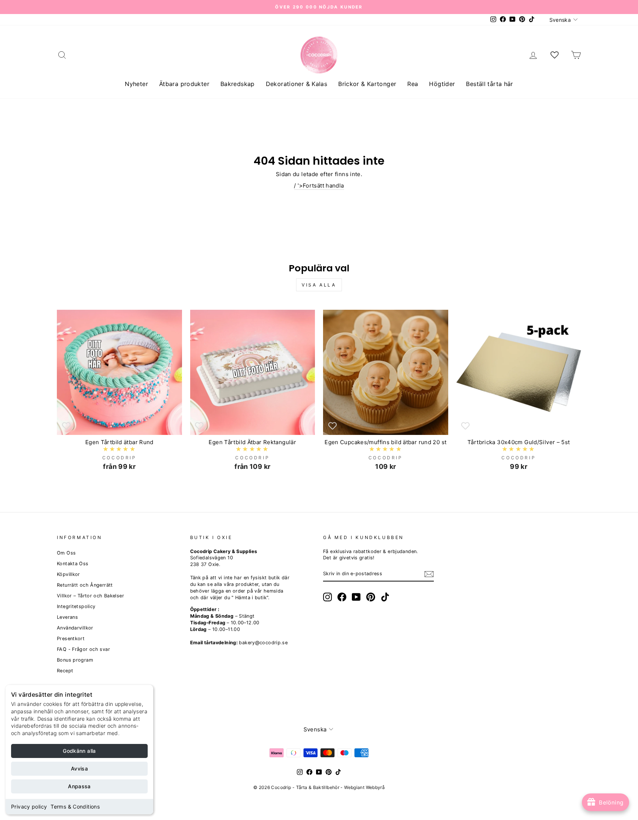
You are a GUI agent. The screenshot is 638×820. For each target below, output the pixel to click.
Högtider (442, 84)
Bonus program (75, 660)
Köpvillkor (68, 574)
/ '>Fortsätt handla (319, 185)
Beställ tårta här (489, 84)
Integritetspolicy (76, 606)
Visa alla (319, 285)
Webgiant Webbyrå (364, 787)
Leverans (67, 617)
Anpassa (79, 786)
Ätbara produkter (184, 84)
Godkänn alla (79, 751)
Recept (65, 670)
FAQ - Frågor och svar (83, 649)
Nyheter (136, 84)
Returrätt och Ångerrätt (85, 585)
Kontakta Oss (73, 563)
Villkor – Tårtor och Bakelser (90, 595)
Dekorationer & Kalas (296, 84)
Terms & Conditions (75, 806)
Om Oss (66, 553)
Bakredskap (237, 84)
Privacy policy (29, 806)
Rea (412, 84)
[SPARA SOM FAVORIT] (66, 425)
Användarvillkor (75, 628)
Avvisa (79, 768)
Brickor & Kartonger (367, 84)
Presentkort (71, 638)
